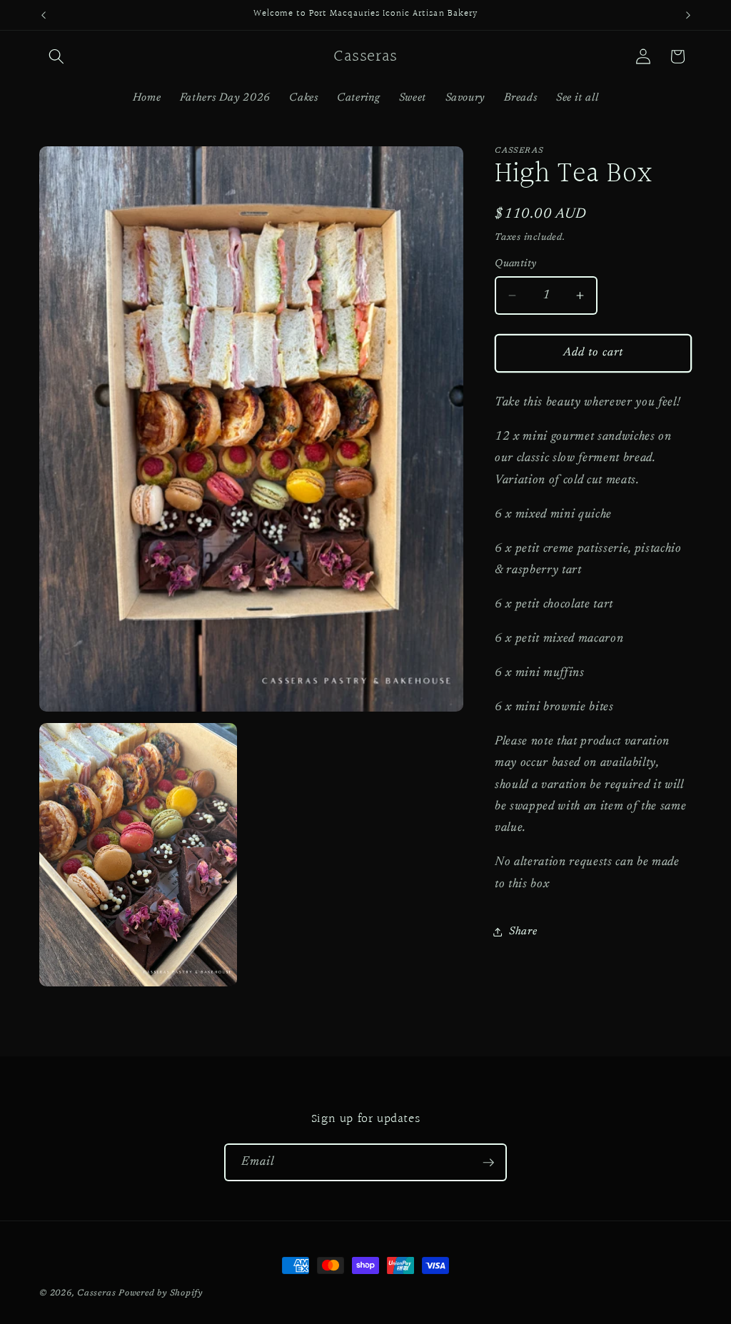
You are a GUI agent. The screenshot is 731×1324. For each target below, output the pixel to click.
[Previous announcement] (43, 15)
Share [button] (523, 931)
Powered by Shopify (161, 1293)
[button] (56, 56)
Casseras (96, 1293)
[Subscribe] (488, 1162)
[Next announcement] (688, 15)
